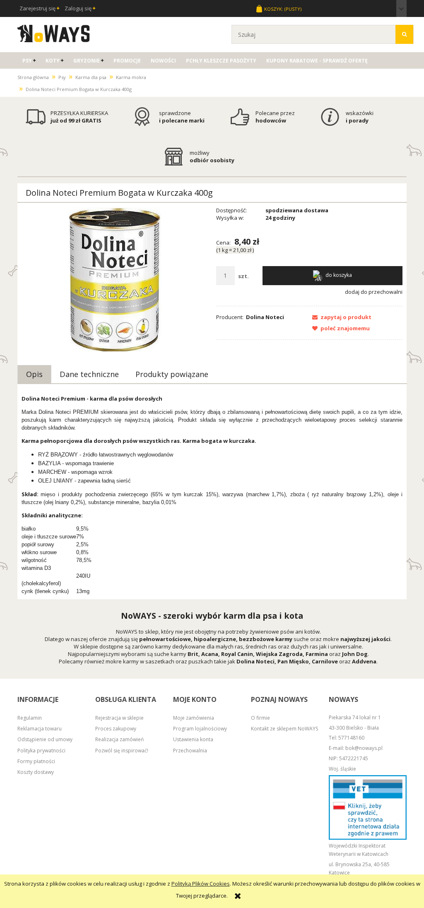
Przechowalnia (190, 750)
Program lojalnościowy (200, 728)
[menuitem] (29, 60)
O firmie (260, 717)
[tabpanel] (212, 495)
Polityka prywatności (41, 750)
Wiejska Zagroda (279, 654)
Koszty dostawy (35, 772)
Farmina (317, 654)
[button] (339, 317)
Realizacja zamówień (119, 739)
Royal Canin (237, 654)
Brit (193, 654)
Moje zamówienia (193, 717)
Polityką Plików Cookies (200, 883)
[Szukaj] (404, 34)
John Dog (355, 654)
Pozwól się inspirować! (121, 750)
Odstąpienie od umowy (44, 739)
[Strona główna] (53, 32)
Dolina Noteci (265, 317)
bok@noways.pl (364, 748)
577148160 (351, 737)
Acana (209, 654)
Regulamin (29, 717)
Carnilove (325, 661)
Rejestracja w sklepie (119, 717)
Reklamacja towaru (39, 728)
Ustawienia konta (193, 739)
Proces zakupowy (115, 728)
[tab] (34, 374)
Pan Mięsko (293, 661)
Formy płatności (36, 761)
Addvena (364, 661)
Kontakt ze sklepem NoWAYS (284, 728)
